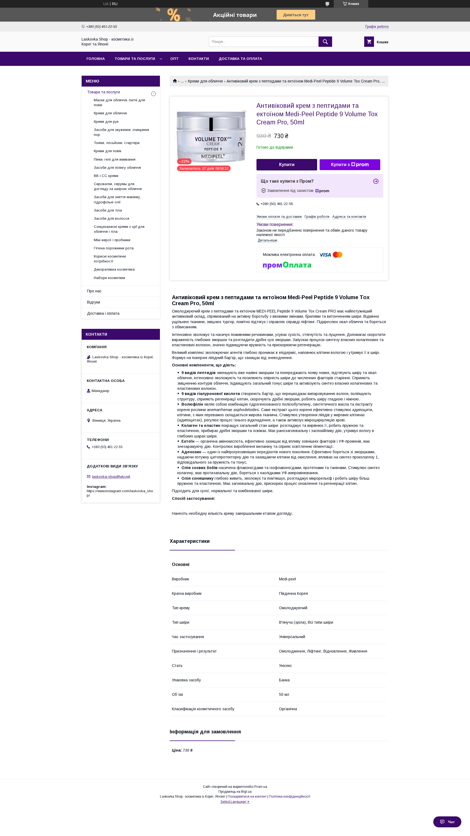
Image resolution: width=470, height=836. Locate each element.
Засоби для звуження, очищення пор (121, 132)
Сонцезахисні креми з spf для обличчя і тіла (119, 229)
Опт (174, 59)
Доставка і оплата (103, 313)
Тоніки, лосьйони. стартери (117, 143)
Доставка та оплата (240, 59)
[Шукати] (325, 41)
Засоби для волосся (111, 218)
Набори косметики (109, 278)
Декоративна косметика (114, 269)
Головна (95, 59)
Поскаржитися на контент (247, 796)
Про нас (94, 291)
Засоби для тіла (108, 210)
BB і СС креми (106, 176)
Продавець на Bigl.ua (235, 792)
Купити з (340, 164)
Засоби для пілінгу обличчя (117, 168)
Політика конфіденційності (289, 796)
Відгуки (93, 302)
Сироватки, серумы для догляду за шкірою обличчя (118, 186)
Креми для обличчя (205, 81)
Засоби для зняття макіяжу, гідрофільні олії (117, 199)
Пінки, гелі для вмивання (114, 159)
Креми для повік (107, 151)
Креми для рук (106, 122)
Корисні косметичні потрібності (110, 258)
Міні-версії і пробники (112, 240)
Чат (451, 822)
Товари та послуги (135, 59)
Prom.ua (260, 787)
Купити (287, 164)
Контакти (198, 59)
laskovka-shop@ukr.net (111, 476)
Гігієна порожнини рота (114, 248)
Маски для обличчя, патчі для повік (119, 102)
